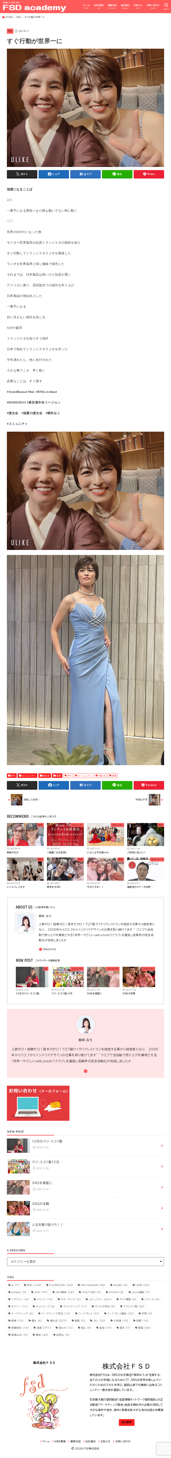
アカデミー (20, 1299)
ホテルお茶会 (105, 1306)
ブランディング (75, 1306)
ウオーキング (71, 1299)
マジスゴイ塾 (134, 1306)
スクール (152, 1299)
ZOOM (116, 1292)
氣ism (66, 1327)
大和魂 (120, 1320)
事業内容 (112, 6)
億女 (36, 1320)
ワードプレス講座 (120, 1313)
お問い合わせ (153, 6)
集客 (42, 1334)
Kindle (120, 1285)
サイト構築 (128, 1299)
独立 (86, 1327)
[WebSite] (47, 949)
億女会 (46, 775)
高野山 (62, 1334)
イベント (45, 1299)
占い (99, 1320)
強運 (58, 775)
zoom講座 (141, 1292)
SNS (41, 1292)
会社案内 (125, 6)
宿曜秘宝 (20, 1327)
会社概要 (127, 1422)
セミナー (19, 1306)
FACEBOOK (61, 1285)
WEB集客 (99, 6)
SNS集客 (64, 1292)
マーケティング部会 (55, 1313)
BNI (10, 31)
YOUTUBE (91, 1292)
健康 (17, 1320)
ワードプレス (88, 1313)
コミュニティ (29, 775)
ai (15, 1285)
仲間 (147, 1313)
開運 (144, 1327)
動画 (80, 1320)
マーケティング (22, 1313)
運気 (124, 1327)
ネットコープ (45, 1306)
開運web (19, 1334)
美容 (105, 1327)
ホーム (86, 6)
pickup (18, 1292)
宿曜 (142, 1320)
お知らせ (138, 6)
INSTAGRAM (93, 1285)
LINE (143, 1285)
